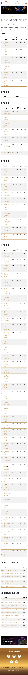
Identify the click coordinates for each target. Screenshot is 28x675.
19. (2, 204)
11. (2, 137)
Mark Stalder (8, 570)
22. (2, 227)
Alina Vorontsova (17, 602)
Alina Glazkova (17, 622)
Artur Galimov (7, 424)
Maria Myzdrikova (17, 619)
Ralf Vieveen (7, 523)
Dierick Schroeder (9, 576)
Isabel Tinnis (7, 358)
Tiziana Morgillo (17, 573)
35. (2, 332)
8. (1, 116)
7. (1, 111)
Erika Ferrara (7, 195)
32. (2, 311)
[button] (14, 17)
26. (2, 265)
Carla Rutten (7, 499)
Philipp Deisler (8, 579)
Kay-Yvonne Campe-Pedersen (12, 617)
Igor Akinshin (8, 610)
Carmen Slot (7, 404)
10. (2, 129)
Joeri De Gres (7, 498)
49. (2, 437)
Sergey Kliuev (7, 318)
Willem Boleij (7, 478)
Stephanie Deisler (17, 579)
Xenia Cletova (15, 600)
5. (1, 72)
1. (1, 42)
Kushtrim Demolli (9, 581)
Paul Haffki (6, 451)
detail (2, 570)
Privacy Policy (18, 667)
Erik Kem (6, 152)
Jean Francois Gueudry (6, 393)
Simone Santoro (9, 573)
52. (2, 457)
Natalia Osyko (15, 612)
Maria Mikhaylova (16, 610)
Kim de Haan (7, 372)
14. (2, 169)
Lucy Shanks (8, 539)
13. (2, 152)
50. (2, 443)
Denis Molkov (8, 612)
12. (2, 144)
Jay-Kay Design (17, 670)
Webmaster (24, 667)
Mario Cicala (7, 116)
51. (2, 451)
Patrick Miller (8, 586)
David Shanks (7, 537)
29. (2, 288)
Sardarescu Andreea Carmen (6, 351)
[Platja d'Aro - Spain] (14, 10)
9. (1, 122)
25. (2, 259)
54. (2, 472)
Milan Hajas (7, 517)
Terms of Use (12, 667)
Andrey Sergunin (9, 622)
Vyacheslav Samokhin (10, 625)
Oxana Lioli (7, 238)
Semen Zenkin (8, 602)
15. (2, 177)
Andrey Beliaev (8, 619)
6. (1, 80)
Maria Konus (7, 113)
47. (2, 424)
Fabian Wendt (7, 340)
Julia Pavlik (15, 586)
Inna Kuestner (17, 576)
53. (2, 464)
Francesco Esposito (9, 605)
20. (2, 212)
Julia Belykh (7, 507)
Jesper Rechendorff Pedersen (12, 615)
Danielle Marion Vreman (6, 379)
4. (1, 65)
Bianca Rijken (7, 475)
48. (2, 430)
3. (1, 57)
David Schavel (7, 111)
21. (2, 219)
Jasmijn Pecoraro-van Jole (7, 412)
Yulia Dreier (14, 570)
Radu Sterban (8, 600)
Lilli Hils (6, 440)
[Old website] (14, 641)
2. (1, 49)
